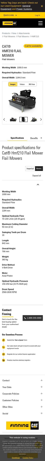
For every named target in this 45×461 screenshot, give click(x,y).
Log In (37, 15)
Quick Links (9, 15)
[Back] (4, 119)
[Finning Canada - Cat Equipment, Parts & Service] (9, 23)
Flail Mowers (8, 59)
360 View (32, 84)
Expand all (37, 175)
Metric (39, 168)
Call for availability (33, 46)
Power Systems (24, 9)
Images (12, 84)
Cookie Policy (28, 458)
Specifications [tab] (17, 138)
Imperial (30, 168)
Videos (22, 84)
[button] (40, 23)
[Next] (41, 119)
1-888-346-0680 (34, 318)
